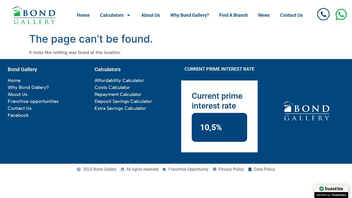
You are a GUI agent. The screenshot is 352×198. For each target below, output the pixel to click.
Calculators (112, 15)
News (264, 15)
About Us (150, 15)
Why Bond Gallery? (189, 15)
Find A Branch (233, 15)
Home (83, 15)
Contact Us (291, 15)
